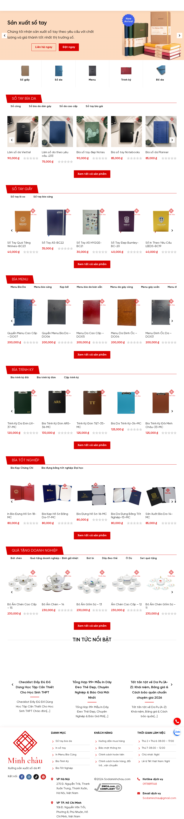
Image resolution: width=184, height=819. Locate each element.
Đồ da (160, 80)
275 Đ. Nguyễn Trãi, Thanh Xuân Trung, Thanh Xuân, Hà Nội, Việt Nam (73, 789)
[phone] (177, 721)
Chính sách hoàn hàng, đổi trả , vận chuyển (115, 763)
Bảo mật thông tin (110, 748)
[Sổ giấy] (25, 70)
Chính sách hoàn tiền (111, 754)
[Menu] (92, 70)
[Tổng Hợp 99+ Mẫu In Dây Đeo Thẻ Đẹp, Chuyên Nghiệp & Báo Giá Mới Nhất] (92, 664)
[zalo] (177, 732)
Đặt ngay (69, 47)
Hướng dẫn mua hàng (112, 741)
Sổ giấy (24, 80)
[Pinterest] (43, 777)
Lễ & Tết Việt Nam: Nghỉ (156, 761)
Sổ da (58, 80)
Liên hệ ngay (43, 47)
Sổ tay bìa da (64, 741)
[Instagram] (29, 777)
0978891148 (150, 784)
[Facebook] (21, 777)
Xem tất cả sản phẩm (92, 174)
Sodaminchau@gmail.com (159, 798)
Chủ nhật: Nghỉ (150, 754)
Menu (92, 80)
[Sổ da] (58, 70)
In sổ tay (61, 748)
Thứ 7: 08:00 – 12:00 (153, 748)
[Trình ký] (126, 70)
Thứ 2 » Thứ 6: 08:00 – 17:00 (158, 741)
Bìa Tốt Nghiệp (64, 768)
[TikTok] (36, 777)
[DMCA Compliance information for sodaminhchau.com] (108, 786)
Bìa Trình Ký (62, 761)
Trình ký (126, 80)
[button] (179, 35)
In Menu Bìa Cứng (66, 754)
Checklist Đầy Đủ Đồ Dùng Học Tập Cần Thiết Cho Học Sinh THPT (35, 687)
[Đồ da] (160, 70)
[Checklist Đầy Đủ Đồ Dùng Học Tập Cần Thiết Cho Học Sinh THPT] (35, 664)
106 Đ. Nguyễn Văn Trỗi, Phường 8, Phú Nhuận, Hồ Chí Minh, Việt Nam (72, 812)
